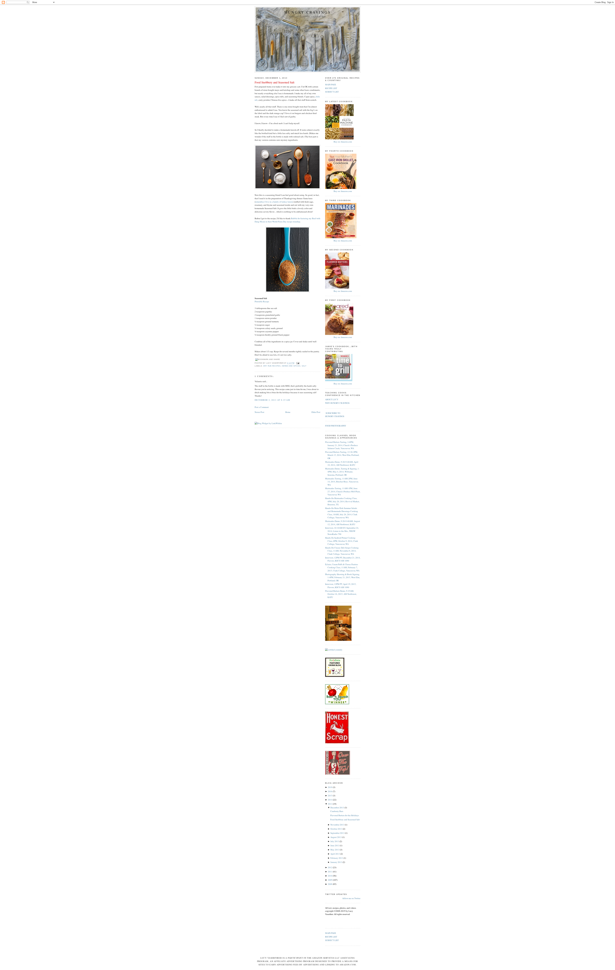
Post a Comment (262, 407)
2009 (330, 879)
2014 (330, 799)
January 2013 (336, 862)
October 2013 (336, 828)
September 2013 (337, 833)
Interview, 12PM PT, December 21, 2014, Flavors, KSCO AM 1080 (342, 559)
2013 (330, 803)
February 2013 (337, 857)
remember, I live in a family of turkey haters (274, 201)
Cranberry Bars (336, 811)
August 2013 (336, 837)
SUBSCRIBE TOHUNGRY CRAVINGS (334, 415)
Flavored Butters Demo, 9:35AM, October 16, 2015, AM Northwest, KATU (341, 594)
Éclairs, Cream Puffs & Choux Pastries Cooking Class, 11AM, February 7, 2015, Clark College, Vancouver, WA (342, 567)
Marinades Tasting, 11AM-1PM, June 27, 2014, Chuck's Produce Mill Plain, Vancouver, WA (342, 491)
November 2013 (337, 824)
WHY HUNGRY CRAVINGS (337, 403)
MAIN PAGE (330, 84)
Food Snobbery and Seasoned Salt (274, 82)
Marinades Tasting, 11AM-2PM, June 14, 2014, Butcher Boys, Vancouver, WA (341, 481)
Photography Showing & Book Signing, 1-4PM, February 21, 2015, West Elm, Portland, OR (342, 577)
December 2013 (337, 807)
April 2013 (335, 853)
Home (287, 412)
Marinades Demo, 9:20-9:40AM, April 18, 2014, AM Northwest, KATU (341, 463)
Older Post (315, 412)
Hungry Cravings (307, 12)
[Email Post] (297, 363)
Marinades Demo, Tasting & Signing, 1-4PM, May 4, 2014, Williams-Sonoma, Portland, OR (342, 471)
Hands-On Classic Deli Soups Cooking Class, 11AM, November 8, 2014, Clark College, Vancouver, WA (342, 550)
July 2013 (335, 841)
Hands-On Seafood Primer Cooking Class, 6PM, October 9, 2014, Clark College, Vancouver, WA (341, 540)
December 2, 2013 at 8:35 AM (272, 399)
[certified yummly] (333, 649)
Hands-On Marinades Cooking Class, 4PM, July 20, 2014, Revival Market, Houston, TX (342, 501)
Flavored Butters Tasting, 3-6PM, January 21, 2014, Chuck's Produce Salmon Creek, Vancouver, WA (341, 445)
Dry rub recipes (272, 366)
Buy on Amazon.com (343, 141)
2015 (330, 795)
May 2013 (335, 849)
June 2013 (335, 845)
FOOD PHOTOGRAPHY (335, 425)
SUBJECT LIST (332, 91)
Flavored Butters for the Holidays (344, 815)
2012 (330, 867)
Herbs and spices (291, 366)
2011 (330, 871)
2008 (330, 884)
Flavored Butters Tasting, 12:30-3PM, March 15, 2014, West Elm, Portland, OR (342, 455)
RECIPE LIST (331, 88)
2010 (330, 875)
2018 (330, 787)
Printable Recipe (262, 301)
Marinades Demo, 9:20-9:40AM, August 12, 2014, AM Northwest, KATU (342, 523)
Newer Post (259, 412)
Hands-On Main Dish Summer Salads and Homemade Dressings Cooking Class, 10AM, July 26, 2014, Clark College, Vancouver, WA (341, 513)
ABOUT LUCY (331, 399)
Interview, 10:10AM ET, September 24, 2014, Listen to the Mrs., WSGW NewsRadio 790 (342, 531)
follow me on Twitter (351, 898)
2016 (330, 791)
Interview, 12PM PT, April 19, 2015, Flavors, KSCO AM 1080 (340, 586)
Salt (304, 366)
